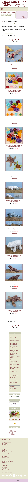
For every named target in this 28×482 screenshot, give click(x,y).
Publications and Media (7, 472)
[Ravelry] (21, 475)
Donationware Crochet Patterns (14, 373)
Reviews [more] (14, 408)
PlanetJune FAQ (5, 469)
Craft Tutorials (12, 384)
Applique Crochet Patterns (13, 359)
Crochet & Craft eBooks (14, 375)
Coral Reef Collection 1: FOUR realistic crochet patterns (14, 91)
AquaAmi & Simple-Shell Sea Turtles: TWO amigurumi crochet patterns (14, 173)
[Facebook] (10, 475)
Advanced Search (14, 404)
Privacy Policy (5, 471)
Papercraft (4, 462)
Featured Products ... (14, 388)
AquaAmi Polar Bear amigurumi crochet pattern (14, 256)
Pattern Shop (5, 450)
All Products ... (13, 389)
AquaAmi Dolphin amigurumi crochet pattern (14, 228)
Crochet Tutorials (5, 457)
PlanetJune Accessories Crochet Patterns (14, 368)
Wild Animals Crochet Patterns (14, 338)
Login (22, 12)
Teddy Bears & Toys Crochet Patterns (14, 348)
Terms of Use (11, 432)
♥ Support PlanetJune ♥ (7, 445)
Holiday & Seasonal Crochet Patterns (14, 354)
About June (4, 467)
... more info (14, 68)
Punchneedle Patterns (14, 380)
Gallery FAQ (11, 435)
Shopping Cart (22, 17)
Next (19, 39)
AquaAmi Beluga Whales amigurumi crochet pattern (14, 201)
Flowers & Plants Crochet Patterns (15, 357)
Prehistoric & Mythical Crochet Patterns (14, 351)
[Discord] (25, 475)
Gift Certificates (13, 379)
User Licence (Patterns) (7, 451)
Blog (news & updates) (6, 442)
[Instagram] (14, 475)
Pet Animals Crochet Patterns (14, 336)
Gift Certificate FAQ (12, 434)
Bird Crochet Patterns (14, 346)
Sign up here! (23, 16)
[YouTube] (17, 475)
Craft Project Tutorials (6, 460)
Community (4, 443)
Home (3, 441)
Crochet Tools (12, 377)
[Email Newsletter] (3, 475)
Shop (2, 21)
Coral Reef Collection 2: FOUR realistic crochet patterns (14, 118)
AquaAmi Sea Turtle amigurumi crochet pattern (14, 311)
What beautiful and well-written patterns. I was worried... (14, 421)
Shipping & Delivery (12, 430)
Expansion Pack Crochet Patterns (15, 365)
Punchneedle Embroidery (7, 461)
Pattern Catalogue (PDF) (7, 453)
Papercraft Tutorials (14, 382)
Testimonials (4, 468)
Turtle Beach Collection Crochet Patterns (14, 362)
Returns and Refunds (12, 431)
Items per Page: (13, 41)
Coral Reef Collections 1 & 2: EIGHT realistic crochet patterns (14, 146)
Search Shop (14, 400)
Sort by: (3, 33)
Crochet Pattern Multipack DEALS (13, 371)
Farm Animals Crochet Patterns (14, 341)
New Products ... (13, 386)
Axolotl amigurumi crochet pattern (14, 64)
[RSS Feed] (7, 475)
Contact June (11, 433)
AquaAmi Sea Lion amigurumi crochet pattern (14, 283)
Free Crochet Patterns (6, 458)
